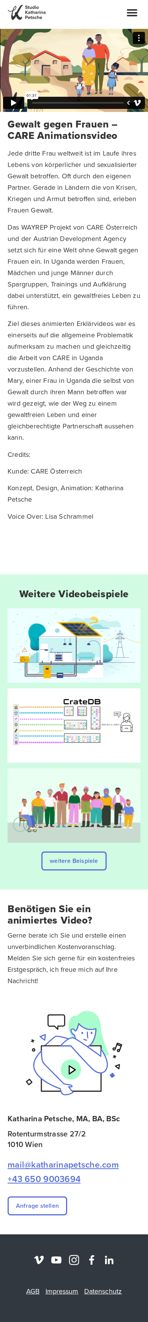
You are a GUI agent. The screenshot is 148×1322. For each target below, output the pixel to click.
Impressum (62, 1291)
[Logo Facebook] (91, 1260)
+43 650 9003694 (44, 1178)
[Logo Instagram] (74, 1260)
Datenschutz (103, 1291)
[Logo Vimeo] (39, 1260)
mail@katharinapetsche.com (63, 1164)
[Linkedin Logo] (109, 1260)
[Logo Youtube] (56, 1260)
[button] (131, 12)
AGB (32, 1291)
